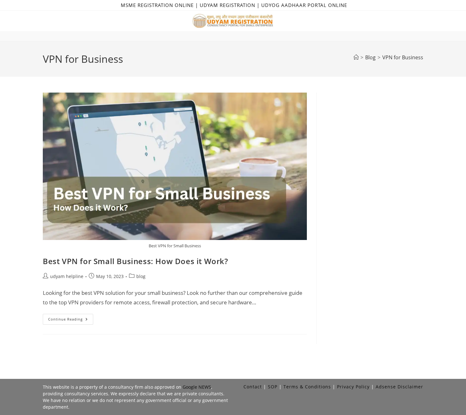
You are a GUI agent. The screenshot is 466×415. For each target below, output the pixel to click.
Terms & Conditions (307, 387)
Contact (252, 387)
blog (141, 276)
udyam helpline (66, 276)
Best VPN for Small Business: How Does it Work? (135, 261)
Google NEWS (197, 387)
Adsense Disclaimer (399, 387)
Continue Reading (70, 320)
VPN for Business (402, 57)
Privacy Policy (353, 387)
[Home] (356, 57)
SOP (272, 387)
